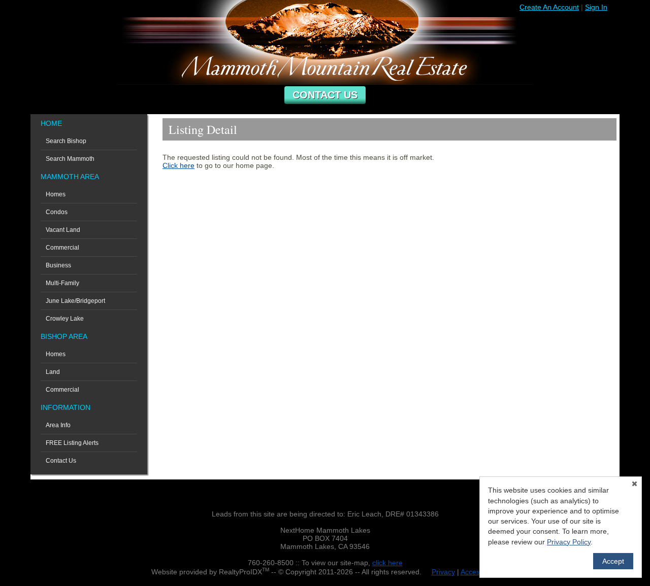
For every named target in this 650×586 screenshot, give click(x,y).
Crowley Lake (65, 318)
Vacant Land (63, 229)
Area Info (58, 425)
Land (53, 371)
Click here (178, 165)
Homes (56, 194)
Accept (613, 561)
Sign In (596, 7)
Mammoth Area (70, 177)
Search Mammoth (70, 158)
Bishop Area (64, 336)
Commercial (62, 247)
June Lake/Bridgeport (75, 300)
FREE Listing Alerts (72, 442)
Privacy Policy (569, 542)
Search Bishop (66, 141)
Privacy (443, 572)
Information (65, 407)
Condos (57, 212)
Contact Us (325, 94)
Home (51, 123)
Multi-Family (62, 283)
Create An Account (549, 7)
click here (387, 563)
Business (58, 265)
